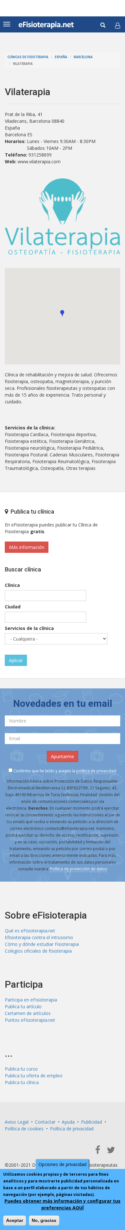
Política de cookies (24, 1129)
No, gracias (44, 1220)
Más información (26, 547)
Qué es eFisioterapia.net (30, 931)
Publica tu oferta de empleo (34, 1076)
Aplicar (16, 660)
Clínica (12, 585)
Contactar (45, 1122)
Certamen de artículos (28, 1013)
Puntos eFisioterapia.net (30, 1020)
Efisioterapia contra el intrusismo (39, 937)
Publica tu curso (21, 1069)
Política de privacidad (72, 1129)
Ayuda (68, 1122)
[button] (117, 25)
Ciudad (13, 607)
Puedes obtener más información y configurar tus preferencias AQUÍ (62, 1204)
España (61, 57)
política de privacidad (96, 771)
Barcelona (83, 57)
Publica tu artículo (23, 1006)
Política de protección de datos (78, 869)
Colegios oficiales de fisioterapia (38, 951)
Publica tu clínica (22, 1082)
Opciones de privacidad (62, 1164)
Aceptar (14, 1220)
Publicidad (91, 1122)
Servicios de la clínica (29, 628)
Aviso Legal (17, 1122)
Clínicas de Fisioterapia (27, 57)
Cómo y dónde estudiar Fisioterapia (42, 944)
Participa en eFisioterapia (31, 1000)
